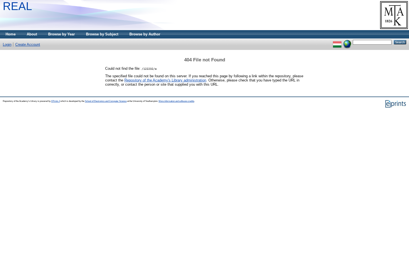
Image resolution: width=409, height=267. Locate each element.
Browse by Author (144, 34)
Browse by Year (61, 34)
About (32, 34)
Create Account (27, 44)
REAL (17, 6)
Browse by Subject (102, 34)
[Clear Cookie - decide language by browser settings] (347, 42)
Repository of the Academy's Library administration (165, 80)
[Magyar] (337, 42)
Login (7, 44)
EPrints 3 (55, 101)
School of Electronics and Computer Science (106, 101)
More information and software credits (176, 101)
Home (11, 34)
